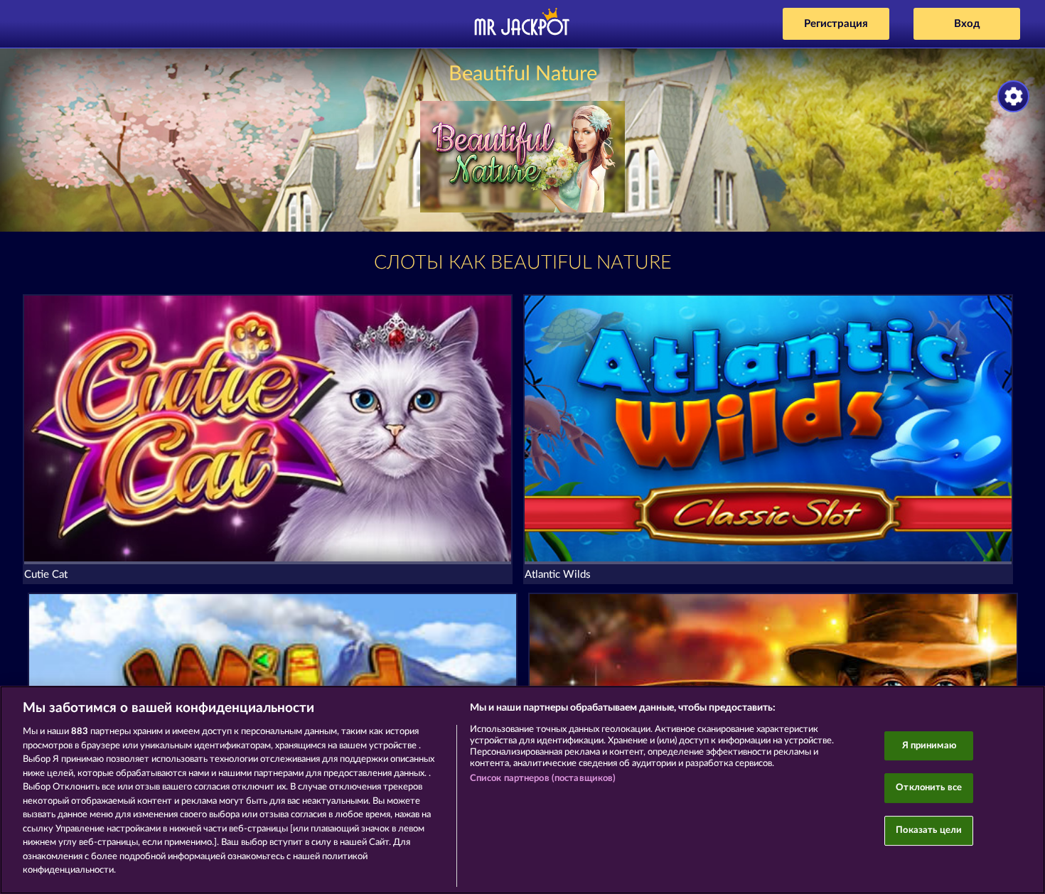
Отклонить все (929, 787)
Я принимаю (929, 745)
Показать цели (929, 830)
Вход (967, 23)
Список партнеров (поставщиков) (543, 778)
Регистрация (836, 23)
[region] (522, 790)
